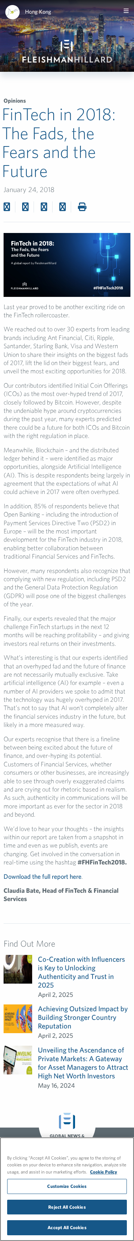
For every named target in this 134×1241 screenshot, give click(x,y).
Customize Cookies (66, 1186)
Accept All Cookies (67, 1227)
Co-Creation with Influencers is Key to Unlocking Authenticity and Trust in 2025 (81, 972)
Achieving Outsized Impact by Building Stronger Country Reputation (83, 1017)
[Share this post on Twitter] (25, 207)
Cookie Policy (103, 1172)
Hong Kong (38, 11)
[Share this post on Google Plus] (44, 207)
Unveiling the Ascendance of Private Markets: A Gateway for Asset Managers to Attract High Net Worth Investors (83, 1063)
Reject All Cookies (66, 1207)
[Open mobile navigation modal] (126, 11)
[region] (67, 1189)
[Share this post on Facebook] (7, 207)
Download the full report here (42, 876)
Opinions (15, 100)
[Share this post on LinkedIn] (62, 207)
